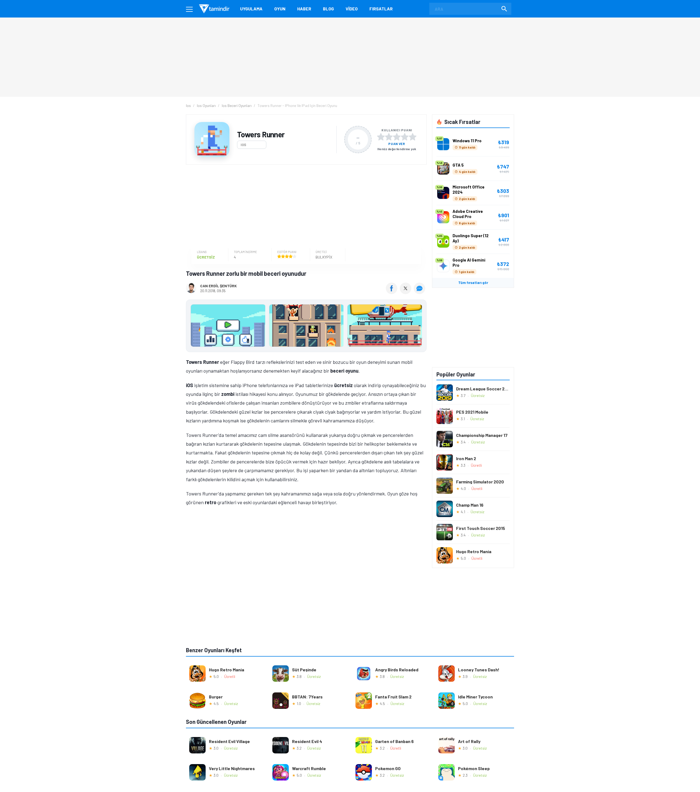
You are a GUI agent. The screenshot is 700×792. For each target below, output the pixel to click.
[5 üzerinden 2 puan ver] (389, 137)
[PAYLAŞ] (393, 292)
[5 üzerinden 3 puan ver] (397, 137)
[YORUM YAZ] (420, 292)
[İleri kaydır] (419, 325)
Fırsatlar (381, 8)
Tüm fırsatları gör (473, 282)
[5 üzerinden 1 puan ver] (381, 137)
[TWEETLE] (406, 292)
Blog (328, 8)
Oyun (279, 8)
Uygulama (251, 8)
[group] (306, 327)
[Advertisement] (304, 207)
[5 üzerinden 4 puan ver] (405, 137)
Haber (304, 8)
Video (352, 8)
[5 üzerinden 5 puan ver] (412, 137)
